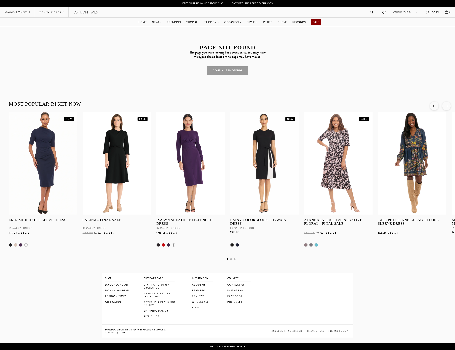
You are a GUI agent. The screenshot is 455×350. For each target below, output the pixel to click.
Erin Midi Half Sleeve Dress (37, 220)
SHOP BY (210, 22)
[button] (227, 346)
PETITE (267, 22)
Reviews (198, 296)
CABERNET (163, 245)
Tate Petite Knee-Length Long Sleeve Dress (408, 221)
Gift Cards (113, 302)
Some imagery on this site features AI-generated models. (135, 329)
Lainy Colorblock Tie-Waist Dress (259, 221)
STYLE (251, 22)
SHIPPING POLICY (156, 310)
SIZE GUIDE (152, 316)
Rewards (199, 290)
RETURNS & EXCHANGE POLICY (160, 304)
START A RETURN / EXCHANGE (156, 287)
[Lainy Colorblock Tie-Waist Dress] (264, 163)
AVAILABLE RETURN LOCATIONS (157, 295)
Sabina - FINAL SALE (101, 220)
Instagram (235, 290)
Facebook (235, 296)
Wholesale (200, 302)
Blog (195, 307)
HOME (142, 22)
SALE (316, 22)
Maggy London (116, 285)
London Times (116, 296)
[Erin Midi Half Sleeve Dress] (43, 163)
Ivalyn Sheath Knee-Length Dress (184, 221)
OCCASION (231, 22)
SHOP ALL (192, 22)
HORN (15, 245)
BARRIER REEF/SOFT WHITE (316, 245)
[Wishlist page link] (384, 12)
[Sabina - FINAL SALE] (116, 163)
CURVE (282, 22)
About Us (199, 285)
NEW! (155, 22)
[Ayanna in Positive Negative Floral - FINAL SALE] (338, 163)
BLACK (10, 245)
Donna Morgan (117, 290)
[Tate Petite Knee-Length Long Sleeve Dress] (412, 163)
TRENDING (174, 22)
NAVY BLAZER (237, 245)
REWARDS (299, 22)
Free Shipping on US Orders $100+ (203, 3)
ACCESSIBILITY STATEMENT (288, 331)
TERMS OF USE (315, 331)
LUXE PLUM (21, 245)
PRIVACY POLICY (338, 331)
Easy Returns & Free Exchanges (252, 3)
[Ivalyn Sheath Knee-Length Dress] (190, 163)
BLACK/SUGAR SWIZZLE (311, 245)
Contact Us (236, 285)
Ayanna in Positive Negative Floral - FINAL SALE (333, 221)
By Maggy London (21, 228)
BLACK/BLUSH (305, 245)
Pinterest (234, 302)
